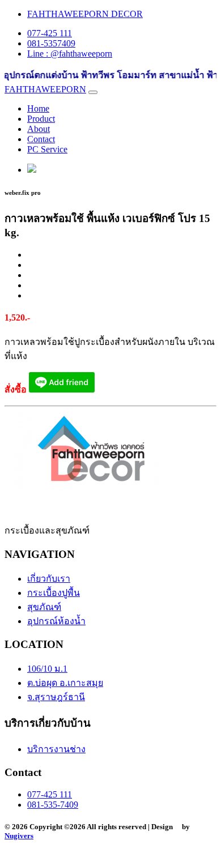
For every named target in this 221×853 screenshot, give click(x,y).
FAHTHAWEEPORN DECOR (85, 14)
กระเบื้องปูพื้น (53, 593)
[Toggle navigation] (92, 92)
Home (38, 108)
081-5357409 (51, 43)
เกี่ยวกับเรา (48, 578)
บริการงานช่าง (56, 749)
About (38, 129)
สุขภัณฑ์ (44, 607)
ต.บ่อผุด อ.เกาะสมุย (65, 683)
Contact (41, 139)
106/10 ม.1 (47, 668)
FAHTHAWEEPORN (45, 89)
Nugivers (19, 835)
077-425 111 (49, 33)
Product (41, 118)
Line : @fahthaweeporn (69, 53)
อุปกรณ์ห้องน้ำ (56, 621)
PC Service (47, 149)
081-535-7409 (52, 804)
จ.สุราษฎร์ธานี (56, 697)
